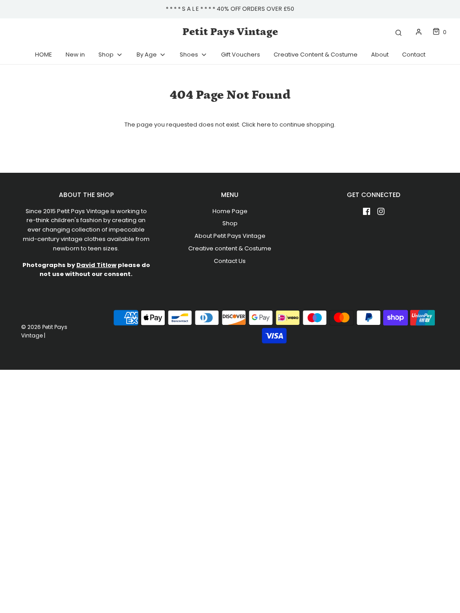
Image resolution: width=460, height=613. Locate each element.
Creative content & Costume (229, 248)
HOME (43, 54)
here (264, 124)
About (380, 54)
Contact (413, 54)
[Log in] (418, 31)
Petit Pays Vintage (230, 32)
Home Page (230, 211)
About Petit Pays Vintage (230, 236)
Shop (230, 223)
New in (75, 54)
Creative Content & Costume (316, 54)
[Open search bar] (398, 32)
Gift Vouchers (240, 54)
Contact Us (230, 261)
